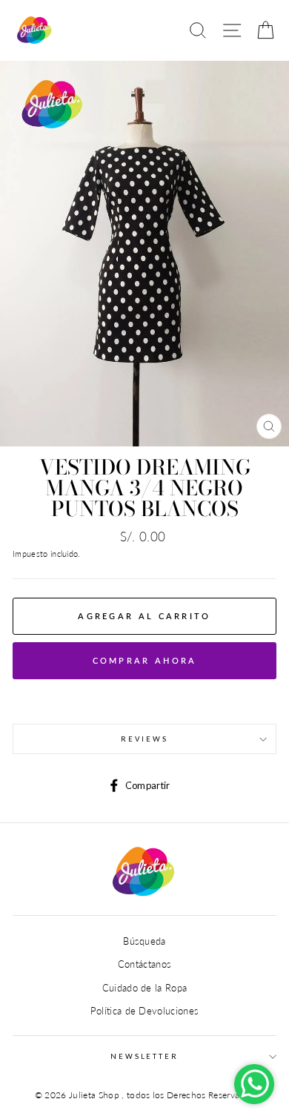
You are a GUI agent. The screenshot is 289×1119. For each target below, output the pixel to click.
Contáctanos (145, 964)
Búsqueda (144, 941)
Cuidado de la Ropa (144, 988)
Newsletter (144, 1056)
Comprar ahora (145, 660)
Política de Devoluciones (144, 1011)
